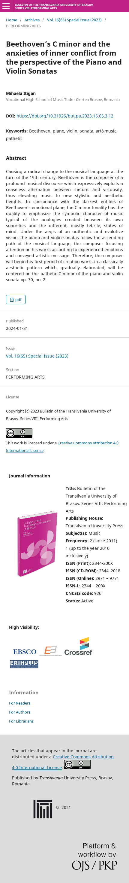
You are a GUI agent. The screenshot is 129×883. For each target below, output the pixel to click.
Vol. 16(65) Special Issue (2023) (74, 20)
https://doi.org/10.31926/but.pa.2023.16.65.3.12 (64, 116)
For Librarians (21, 721)
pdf (17, 299)
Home (11, 20)
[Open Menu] (6, 6)
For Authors (19, 712)
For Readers (19, 703)
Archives (32, 20)
